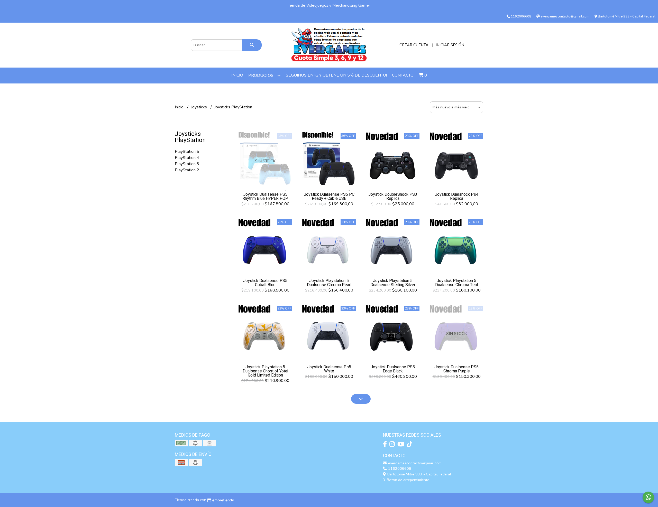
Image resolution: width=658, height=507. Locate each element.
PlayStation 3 (187, 164)
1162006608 (399, 468)
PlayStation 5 (187, 151)
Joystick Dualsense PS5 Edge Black (393, 369)
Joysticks (199, 107)
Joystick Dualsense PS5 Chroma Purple (456, 369)
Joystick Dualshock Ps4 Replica (456, 196)
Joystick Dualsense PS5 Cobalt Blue (265, 283)
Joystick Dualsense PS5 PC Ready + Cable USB (329, 196)
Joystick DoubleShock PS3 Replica (392, 196)
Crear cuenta (413, 45)
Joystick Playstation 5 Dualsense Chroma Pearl (329, 283)
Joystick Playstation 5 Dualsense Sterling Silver (392, 283)
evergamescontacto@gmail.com (414, 463)
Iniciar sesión (450, 45)
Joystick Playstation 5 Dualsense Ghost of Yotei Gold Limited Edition (265, 371)
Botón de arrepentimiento (407, 479)
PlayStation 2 (187, 170)
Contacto (403, 75)
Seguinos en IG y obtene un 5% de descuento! (336, 75)
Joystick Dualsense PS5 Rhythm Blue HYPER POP (265, 196)
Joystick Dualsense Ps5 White (329, 369)
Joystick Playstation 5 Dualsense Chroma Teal (456, 283)
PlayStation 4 (187, 158)
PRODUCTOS (261, 75)
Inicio (237, 75)
